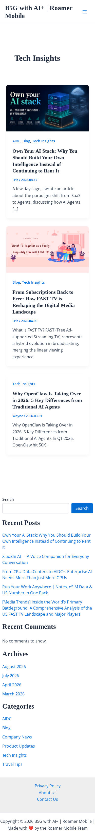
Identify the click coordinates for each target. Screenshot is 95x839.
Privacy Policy (48, 786)
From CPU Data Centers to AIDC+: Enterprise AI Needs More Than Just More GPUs (47, 574)
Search (8, 499)
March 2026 (13, 694)
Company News (17, 737)
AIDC (6, 718)
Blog (6, 728)
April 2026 (11, 685)
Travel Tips (12, 764)
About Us (47, 792)
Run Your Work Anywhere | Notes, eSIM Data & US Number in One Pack (47, 590)
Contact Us (47, 799)
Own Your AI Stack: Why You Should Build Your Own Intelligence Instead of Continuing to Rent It (46, 541)
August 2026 (14, 666)
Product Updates (18, 746)
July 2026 (10, 675)
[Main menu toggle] (84, 12)
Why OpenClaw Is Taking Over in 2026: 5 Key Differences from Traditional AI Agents (47, 400)
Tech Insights (14, 755)
